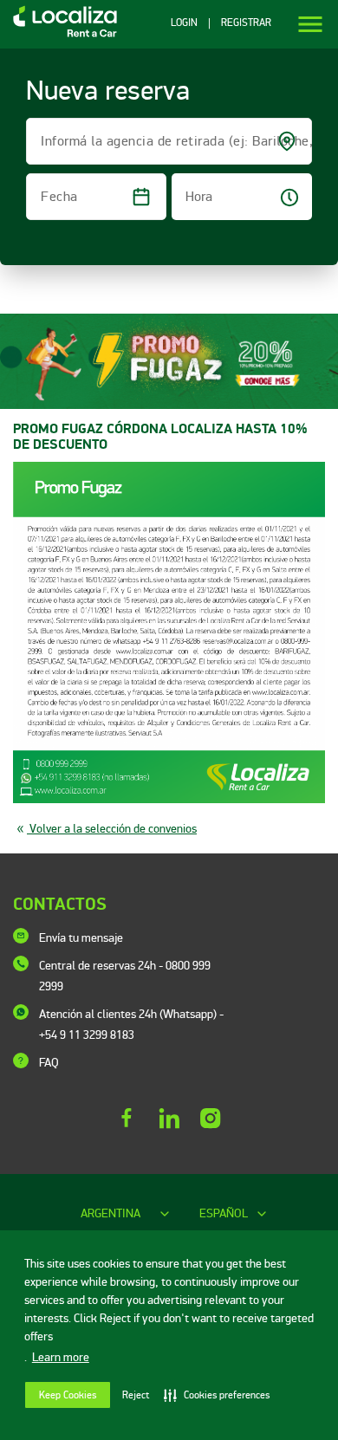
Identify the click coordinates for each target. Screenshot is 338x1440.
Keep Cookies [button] (67, 1395)
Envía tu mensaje (81, 938)
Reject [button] (135, 1395)
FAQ (49, 1062)
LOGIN (184, 23)
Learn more (60, 1357)
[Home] (58, 36)
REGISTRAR (246, 23)
